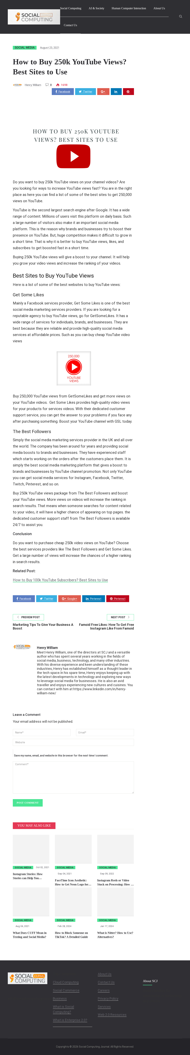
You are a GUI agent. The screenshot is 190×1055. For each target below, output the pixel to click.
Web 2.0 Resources (112, 1015)
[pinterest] (128, 91)
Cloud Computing (66, 982)
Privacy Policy (108, 998)
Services (104, 1007)
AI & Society (96, 8)
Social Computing (70, 8)
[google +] (103, 91)
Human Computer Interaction (129, 8)
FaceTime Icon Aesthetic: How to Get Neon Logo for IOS (71, 884)
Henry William (33, 85)
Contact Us (70, 25)
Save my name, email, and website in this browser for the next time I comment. (61, 755)
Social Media (25, 47)
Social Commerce (66, 990)
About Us (159, 8)
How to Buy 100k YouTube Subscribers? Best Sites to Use (60, 580)
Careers (104, 990)
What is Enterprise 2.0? (70, 1020)
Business (60, 998)
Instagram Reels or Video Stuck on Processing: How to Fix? (115, 884)
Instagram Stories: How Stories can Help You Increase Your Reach (28, 878)
